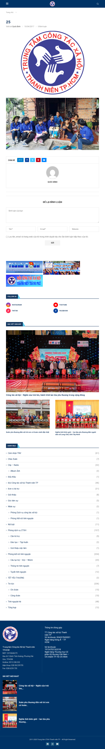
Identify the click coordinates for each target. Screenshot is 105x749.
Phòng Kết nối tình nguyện (54, 518)
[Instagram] (52, 744)
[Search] (97, 4)
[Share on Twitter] (32, 160)
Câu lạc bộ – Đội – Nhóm (54, 560)
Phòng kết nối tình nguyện (53, 554)
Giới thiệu (53, 495)
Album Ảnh (54, 471)
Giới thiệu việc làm (54, 548)
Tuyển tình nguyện (54, 572)
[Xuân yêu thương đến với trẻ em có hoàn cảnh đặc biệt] (28, 414)
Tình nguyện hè (53, 601)
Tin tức (53, 583)
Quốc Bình (16, 26)
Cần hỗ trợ (54, 536)
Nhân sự (53, 506)
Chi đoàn (54, 589)
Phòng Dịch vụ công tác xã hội (54, 512)
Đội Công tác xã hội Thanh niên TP (53, 483)
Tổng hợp (53, 607)
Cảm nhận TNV (53, 453)
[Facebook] (47, 744)
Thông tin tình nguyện (54, 566)
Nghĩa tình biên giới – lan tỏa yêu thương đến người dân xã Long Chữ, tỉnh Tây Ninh (75, 433)
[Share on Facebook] (27, 160)
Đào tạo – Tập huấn (54, 542)
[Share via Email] (44, 160)
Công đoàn (54, 595)
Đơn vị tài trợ (53, 489)
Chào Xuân (53, 459)
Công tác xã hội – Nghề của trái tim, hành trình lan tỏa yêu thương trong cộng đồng (45, 395)
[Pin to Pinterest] (38, 160)
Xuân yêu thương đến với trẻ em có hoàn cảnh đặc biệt (27, 432)
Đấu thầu (53, 477)
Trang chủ (9, 12)
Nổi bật (53, 524)
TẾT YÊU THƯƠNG (53, 578)
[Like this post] (21, 160)
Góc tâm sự (53, 500)
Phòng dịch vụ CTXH (53, 530)
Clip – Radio (53, 465)
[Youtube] (57, 744)
